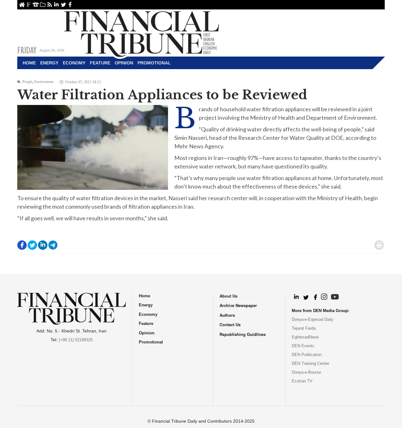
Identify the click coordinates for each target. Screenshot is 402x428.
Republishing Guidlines (243, 334)
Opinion (124, 62)
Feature (100, 62)
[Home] (141, 33)
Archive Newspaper (238, 305)
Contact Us (36, 4)
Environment (43, 82)
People (27, 82)
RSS (49, 4)
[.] (296, 297)
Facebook (70, 4)
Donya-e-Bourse (306, 372)
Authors (227, 315)
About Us (29, 4)
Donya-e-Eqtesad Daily (313, 319)
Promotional (154, 62)
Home (22, 4)
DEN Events (303, 345)
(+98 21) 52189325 (76, 339)
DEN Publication (307, 354)
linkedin (56, 4)
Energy (49, 62)
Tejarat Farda (304, 328)
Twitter (63, 4)
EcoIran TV (302, 381)
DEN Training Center (310, 363)
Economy (74, 62)
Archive (42, 4)
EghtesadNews (305, 337)
